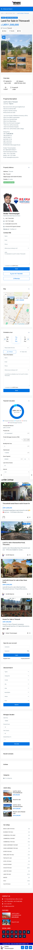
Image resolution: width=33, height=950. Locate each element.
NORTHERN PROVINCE (16, 176)
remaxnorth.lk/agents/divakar (13, 226)
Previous (5, 339)
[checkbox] (4, 265)
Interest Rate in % (7, 736)
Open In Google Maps (9, 182)
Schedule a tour (8, 332)
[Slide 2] (11, 66)
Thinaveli (9, 28)
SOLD (14, 13)
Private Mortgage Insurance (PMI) (11, 437)
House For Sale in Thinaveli (11, 619)
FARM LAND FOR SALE (8, 854)
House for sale (17, 799)
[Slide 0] (11, 59)
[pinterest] (12, 936)
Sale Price (5, 717)
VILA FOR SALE (6, 884)
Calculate (16, 744)
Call (17, 273)
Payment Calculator (9, 401)
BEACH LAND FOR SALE (8, 828)
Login (16, 655)
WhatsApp (17, 278)
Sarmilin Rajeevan (10, 555)
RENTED (5, 877)
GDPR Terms (15, 265)
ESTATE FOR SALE (7, 851)
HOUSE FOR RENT (7, 864)
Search (16, 704)
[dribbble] (24, 932)
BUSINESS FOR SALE (8, 832)
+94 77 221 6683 (9, 221)
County (6, 680)
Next (28, 339)
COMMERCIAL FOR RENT (9, 838)
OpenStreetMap (21, 323)
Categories (7, 675)
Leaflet (15, 323)
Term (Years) (6, 730)
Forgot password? (25, 658)
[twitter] (20, 932)
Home (2, 13)
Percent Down (6, 724)
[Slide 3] (21, 66)
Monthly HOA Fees (7, 443)
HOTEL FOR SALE (7, 861)
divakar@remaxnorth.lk (11, 223)
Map (4, 289)
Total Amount (6, 450)
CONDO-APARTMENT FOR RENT (10, 845)
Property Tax (6, 430)
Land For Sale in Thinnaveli (21, 298)
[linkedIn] (3, 936)
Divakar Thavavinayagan (11, 214)
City (5, 684)
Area (6, 688)
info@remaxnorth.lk (9, 906)
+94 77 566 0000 (9, 218)
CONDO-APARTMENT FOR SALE (10, 848)
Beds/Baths (7, 692)
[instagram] (24, 936)
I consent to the (11, 265)
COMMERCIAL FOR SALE (9, 841)
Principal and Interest (8, 425)
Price (6, 700)
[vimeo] (20, 936)
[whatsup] (8, 932)
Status (6, 696)
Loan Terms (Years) (7, 462)
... (23, 512)
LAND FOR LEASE (7, 871)
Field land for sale (7, 858)
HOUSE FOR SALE (7, 867)
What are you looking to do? (11, 248)
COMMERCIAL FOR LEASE (9, 835)
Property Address (8, 167)
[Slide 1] (21, 59)
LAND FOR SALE (8, 13)
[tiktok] (12, 932)
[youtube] (16, 936)
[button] (16, 306)
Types (6, 671)
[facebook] (3, 932)
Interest (5, 469)
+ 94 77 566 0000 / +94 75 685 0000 (13, 901)
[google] (28, 932)
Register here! (6, 658)
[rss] (16, 932)
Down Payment (6, 456)
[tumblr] (8, 936)
